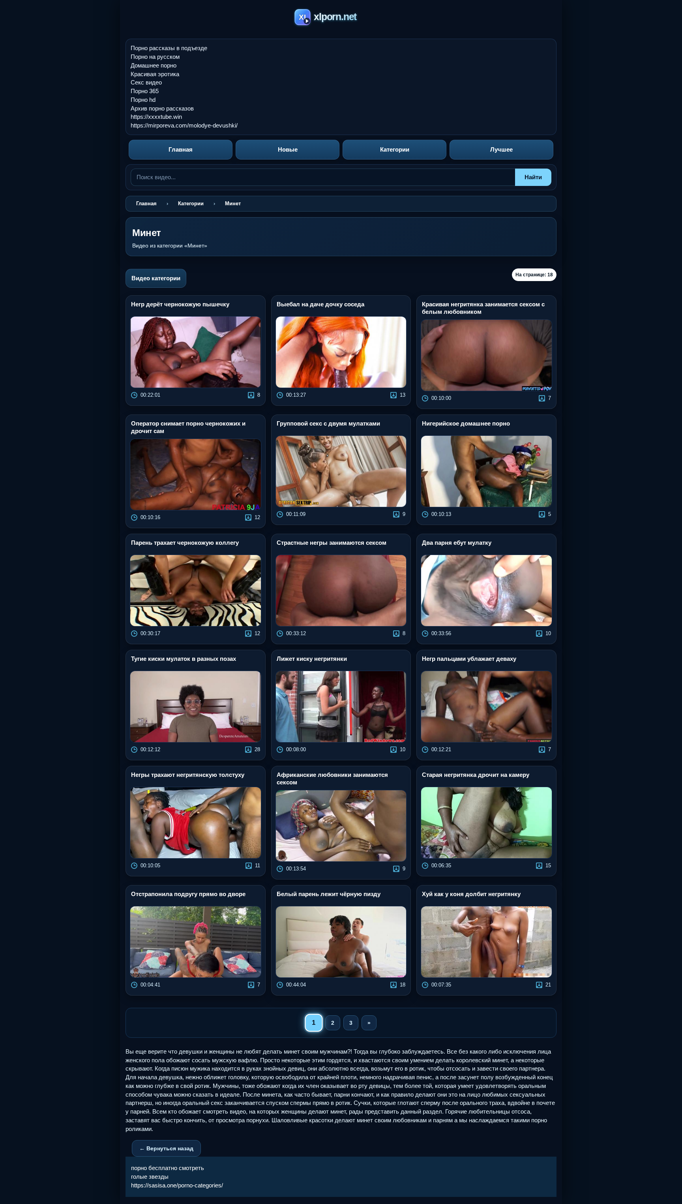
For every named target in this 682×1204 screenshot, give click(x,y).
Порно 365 (145, 91)
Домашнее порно (153, 65)
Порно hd (143, 99)
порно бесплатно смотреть (167, 1168)
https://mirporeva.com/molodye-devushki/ (184, 125)
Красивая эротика (155, 74)
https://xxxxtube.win (156, 116)
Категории (394, 149)
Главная (181, 149)
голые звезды (150, 1176)
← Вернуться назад (166, 1148)
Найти (533, 177)
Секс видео (146, 82)
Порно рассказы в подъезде (169, 48)
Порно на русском (155, 56)
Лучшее (501, 149)
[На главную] (341, 18)
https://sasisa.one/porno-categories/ (177, 1185)
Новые (288, 149)
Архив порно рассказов (162, 108)
